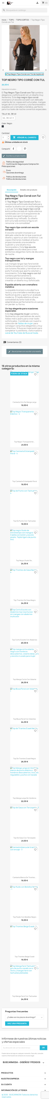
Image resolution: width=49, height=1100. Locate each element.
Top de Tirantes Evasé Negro (24, 758)
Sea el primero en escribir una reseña (26, 351)
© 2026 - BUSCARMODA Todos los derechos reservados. (20, 1096)
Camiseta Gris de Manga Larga (24, 402)
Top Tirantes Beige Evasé (24, 956)
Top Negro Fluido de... (24, 560)
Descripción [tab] (11, 190)
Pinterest (25, 148)
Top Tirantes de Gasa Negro (25, 600)
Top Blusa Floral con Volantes (24, 719)
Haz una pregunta (17, 1023)
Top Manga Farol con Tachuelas (24, 996)
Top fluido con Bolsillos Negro (24, 917)
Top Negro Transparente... (24, 442)
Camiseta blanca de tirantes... (24, 877)
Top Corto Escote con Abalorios (24, 640)
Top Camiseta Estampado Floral (24, 481)
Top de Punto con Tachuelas (24, 521)
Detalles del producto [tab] (28, 190)
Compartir (13, 148)
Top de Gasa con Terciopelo (24, 838)
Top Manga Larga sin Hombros (24, 798)
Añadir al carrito (24, 137)
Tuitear (19, 148)
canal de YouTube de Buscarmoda (21, 333)
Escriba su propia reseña (16, 156)
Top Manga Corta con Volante (24, 679)
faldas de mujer (25, 323)
